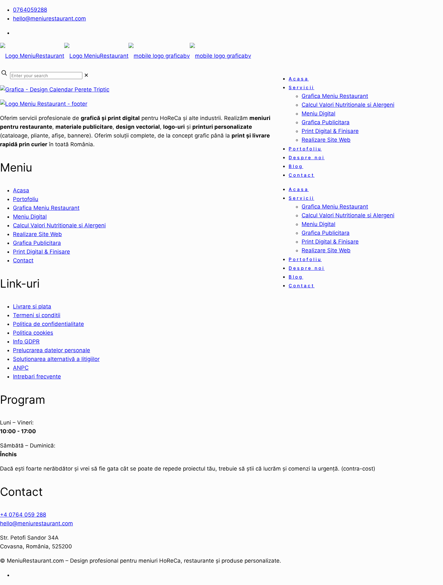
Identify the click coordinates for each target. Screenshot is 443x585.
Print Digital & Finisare (41, 251)
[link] (86, 75)
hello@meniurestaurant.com (49, 18)
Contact (23, 260)
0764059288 (30, 9)
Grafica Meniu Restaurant (46, 208)
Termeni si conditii (36, 315)
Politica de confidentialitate (48, 324)
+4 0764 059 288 (23, 514)
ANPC (21, 367)
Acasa (21, 190)
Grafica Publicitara (37, 243)
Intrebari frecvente (37, 376)
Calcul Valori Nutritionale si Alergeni (59, 225)
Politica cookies (33, 332)
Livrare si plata (32, 306)
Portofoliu (25, 199)
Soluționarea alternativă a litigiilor (56, 359)
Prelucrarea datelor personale (51, 350)
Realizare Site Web (37, 234)
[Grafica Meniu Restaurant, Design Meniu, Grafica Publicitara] (125, 55)
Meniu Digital (30, 216)
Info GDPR (26, 341)
